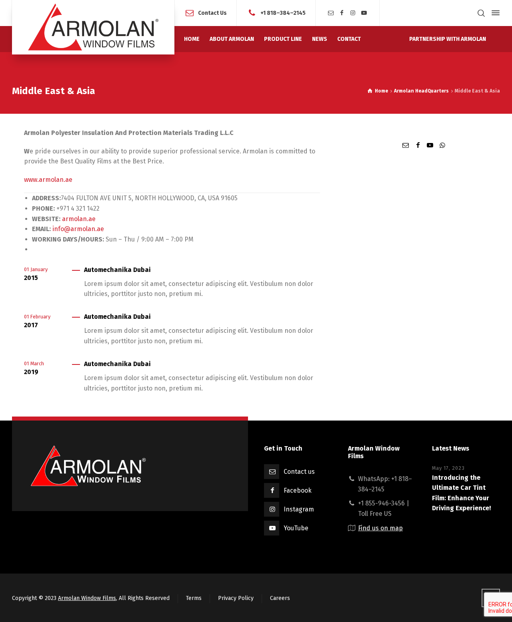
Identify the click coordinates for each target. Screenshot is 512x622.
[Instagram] (353, 13)
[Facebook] (342, 13)
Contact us (299, 471)
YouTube (296, 528)
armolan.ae (79, 219)
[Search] (481, 13)
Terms (194, 598)
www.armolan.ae (48, 179)
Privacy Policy (236, 598)
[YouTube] (364, 13)
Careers (280, 598)
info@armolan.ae (78, 229)
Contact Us (212, 12)
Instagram (299, 509)
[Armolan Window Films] (93, 27)
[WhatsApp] (442, 145)
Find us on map (380, 528)
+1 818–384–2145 (283, 12)
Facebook (298, 490)
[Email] (331, 13)
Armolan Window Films (87, 598)
